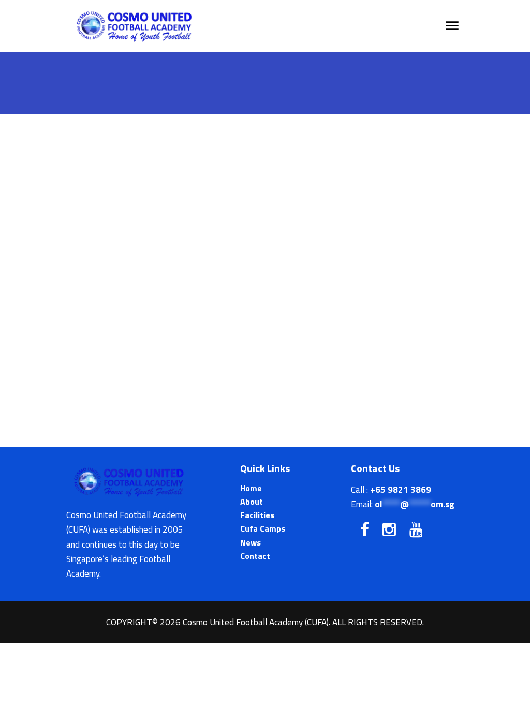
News (250, 542)
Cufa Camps (262, 528)
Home (251, 488)
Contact (255, 556)
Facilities (257, 515)
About (251, 501)
